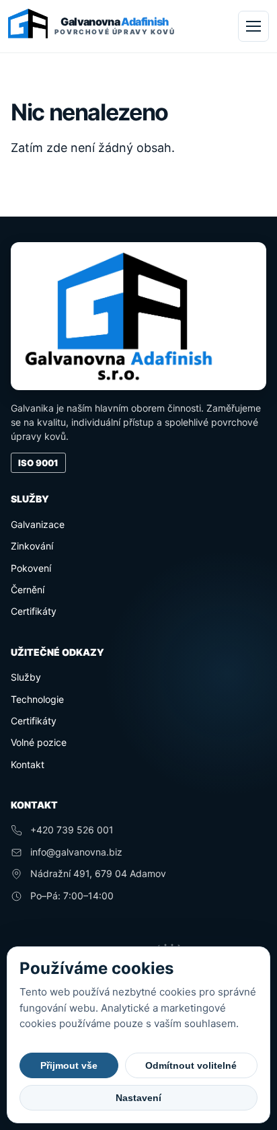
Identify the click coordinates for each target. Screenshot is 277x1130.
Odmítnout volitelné (191, 1065)
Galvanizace (38, 524)
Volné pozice (39, 742)
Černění (27, 589)
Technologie (37, 699)
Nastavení (138, 1097)
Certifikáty (33, 611)
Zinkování (32, 546)
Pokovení (31, 568)
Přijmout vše (68, 1065)
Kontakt (27, 764)
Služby (26, 677)
